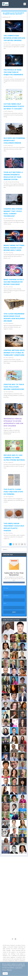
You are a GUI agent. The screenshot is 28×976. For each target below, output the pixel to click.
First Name (5, 588)
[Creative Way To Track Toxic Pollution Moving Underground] (14, 375)
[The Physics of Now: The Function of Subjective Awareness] (14, 60)
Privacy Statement (7, 970)
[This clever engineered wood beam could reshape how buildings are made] (14, 304)
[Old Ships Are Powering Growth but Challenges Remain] (14, 128)
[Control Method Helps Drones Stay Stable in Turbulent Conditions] (14, 341)
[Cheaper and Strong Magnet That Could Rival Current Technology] (14, 199)
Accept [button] (5, 973)
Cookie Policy (18, 967)
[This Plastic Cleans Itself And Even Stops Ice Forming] (14, 480)
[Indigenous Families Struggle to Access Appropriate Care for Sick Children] (14, 409)
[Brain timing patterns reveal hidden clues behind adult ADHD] (14, 236)
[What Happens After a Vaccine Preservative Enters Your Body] (14, 270)
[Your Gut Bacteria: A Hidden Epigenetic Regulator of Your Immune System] (14, 163)
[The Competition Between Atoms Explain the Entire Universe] (14, 26)
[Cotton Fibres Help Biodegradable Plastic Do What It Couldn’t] (14, 94)
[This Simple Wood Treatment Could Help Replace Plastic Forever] (14, 514)
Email (4, 603)
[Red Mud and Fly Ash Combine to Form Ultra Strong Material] (14, 445)
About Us (14, 905)
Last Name (5, 595)
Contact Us (14, 880)
